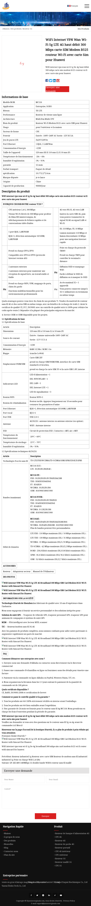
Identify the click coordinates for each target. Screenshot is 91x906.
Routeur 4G (60, 840)
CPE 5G (58, 865)
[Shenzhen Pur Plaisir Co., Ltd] (6, 6)
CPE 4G (58, 837)
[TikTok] (55, 895)
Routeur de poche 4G (64, 844)
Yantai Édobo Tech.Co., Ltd (14, 886)
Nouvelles (8, 844)
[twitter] (37, 895)
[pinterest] (43, 895)
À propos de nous (12, 837)
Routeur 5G (27, 29)
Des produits (16, 29)
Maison (6, 29)
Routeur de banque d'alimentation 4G (72, 833)
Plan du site (9, 855)
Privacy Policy (69, 901)
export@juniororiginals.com (48, 903)
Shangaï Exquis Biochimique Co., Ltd (70, 882)
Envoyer (45, 816)
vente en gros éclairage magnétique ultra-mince (24, 882)
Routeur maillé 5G (63, 862)
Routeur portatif (62, 847)
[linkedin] (49, 895)
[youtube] (61, 895)
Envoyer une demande (53, 89)
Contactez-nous (11, 851)
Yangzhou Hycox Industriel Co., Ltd (44, 882)
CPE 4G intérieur (62, 851)
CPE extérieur (61, 855)
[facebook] (31, 895)
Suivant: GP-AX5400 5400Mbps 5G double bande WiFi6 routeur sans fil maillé (36, 762)
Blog (6, 847)
